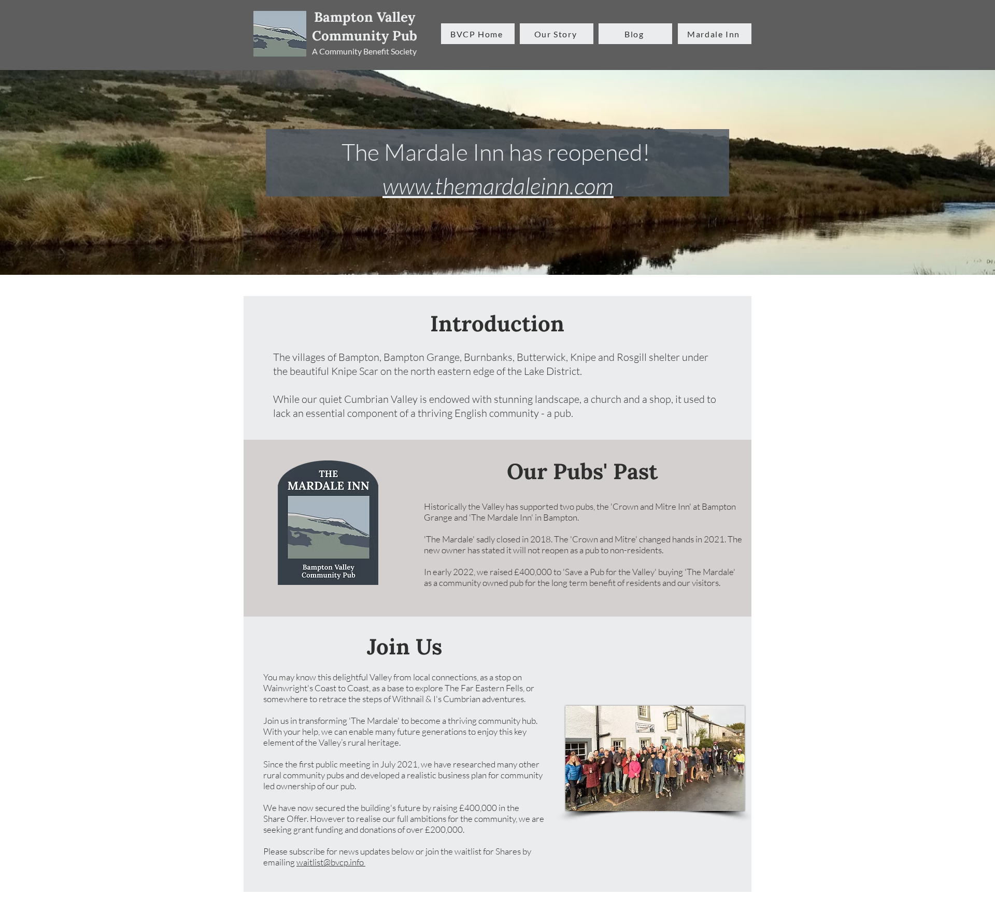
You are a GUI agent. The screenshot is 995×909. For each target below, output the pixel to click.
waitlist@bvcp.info (330, 862)
